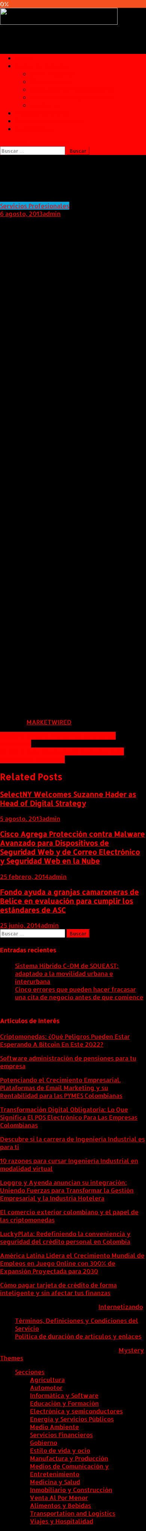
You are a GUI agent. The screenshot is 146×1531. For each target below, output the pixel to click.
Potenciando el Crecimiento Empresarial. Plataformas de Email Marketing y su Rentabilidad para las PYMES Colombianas (61, 1087)
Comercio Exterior (42, 66)
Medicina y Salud (55, 1482)
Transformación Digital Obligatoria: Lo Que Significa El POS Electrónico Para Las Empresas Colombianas (68, 1117)
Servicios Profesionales (49, 121)
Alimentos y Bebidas (60, 1505)
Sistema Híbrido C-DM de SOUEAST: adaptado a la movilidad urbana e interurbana (67, 973)
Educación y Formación (64, 1403)
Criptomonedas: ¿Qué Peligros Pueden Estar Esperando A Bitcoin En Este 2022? (65, 1040)
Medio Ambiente (54, 1427)
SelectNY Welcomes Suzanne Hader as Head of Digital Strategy (68, 799)
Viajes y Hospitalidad (61, 1521)
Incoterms (45, 105)
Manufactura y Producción (69, 1458)
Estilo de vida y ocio (60, 1450)
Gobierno (43, 1442)
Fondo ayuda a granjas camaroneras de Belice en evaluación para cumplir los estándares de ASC (69, 901)
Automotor (46, 1387)
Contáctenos (33, 129)
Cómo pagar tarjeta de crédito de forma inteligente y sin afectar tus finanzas (58, 1289)
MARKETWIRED (49, 722)
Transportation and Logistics (72, 1513)
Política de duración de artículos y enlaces (78, 1336)
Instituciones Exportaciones (72, 89)
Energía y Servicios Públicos (72, 1419)
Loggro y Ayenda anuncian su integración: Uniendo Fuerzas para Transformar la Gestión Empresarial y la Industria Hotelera (67, 1190)
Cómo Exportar (52, 73)
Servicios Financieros (61, 1435)
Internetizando (120, 1307)
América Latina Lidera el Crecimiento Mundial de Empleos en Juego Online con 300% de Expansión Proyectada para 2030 (72, 1263)
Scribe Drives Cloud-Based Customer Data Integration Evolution (62, 755)
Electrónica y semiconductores (76, 1411)
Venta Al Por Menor (59, 1497)
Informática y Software (64, 1395)
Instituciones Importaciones (71, 97)
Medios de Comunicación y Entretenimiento (69, 1470)
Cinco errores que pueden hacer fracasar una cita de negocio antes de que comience (79, 993)
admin (52, 213)
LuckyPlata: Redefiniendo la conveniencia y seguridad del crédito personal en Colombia (65, 1237)
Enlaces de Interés (42, 113)
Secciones (30, 1372)
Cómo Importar (52, 81)
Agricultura (47, 1380)
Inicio (23, 58)
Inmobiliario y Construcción (71, 1490)
